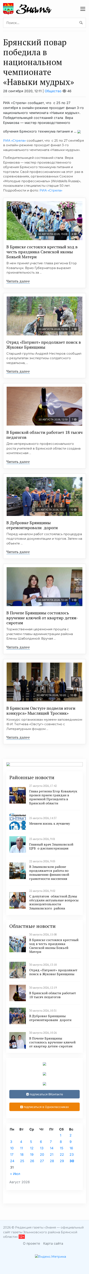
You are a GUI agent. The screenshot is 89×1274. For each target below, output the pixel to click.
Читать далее (18, 281)
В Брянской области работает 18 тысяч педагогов (44, 434)
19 (32, 1154)
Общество (53, 91)
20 (42, 1154)
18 (22, 1154)
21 (51, 1154)
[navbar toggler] (83, 9)
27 (42, 1161)
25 (22, 1161)
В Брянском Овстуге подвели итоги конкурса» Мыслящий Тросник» (40, 710)
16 (71, 1148)
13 (41, 1148)
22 (62, 1154)
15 (61, 1148)
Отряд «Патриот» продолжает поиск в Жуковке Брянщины (43, 344)
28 (52, 1161)
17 (11, 1154)
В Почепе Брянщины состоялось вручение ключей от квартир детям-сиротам (42, 618)
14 (51, 1148)
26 (32, 1161)
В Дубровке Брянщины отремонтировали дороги (32, 525)
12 (32, 1148)
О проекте (31, 1243)
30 (72, 1161)
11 (21, 1148)
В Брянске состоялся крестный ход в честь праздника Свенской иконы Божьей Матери (42, 252)
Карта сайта (53, 1243)
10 (12, 1148)
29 (62, 1161)
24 (12, 1161)
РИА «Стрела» (14, 140)
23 (72, 1154)
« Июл (15, 1174)
